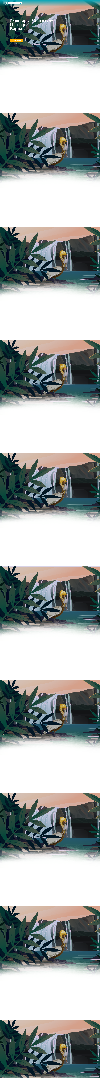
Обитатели (51, 3)
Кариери (77, 3)
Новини (70, 3)
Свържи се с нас (16, 40)
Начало (38, 3)
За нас (44, 3)
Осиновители (61, 3)
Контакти (85, 3)
